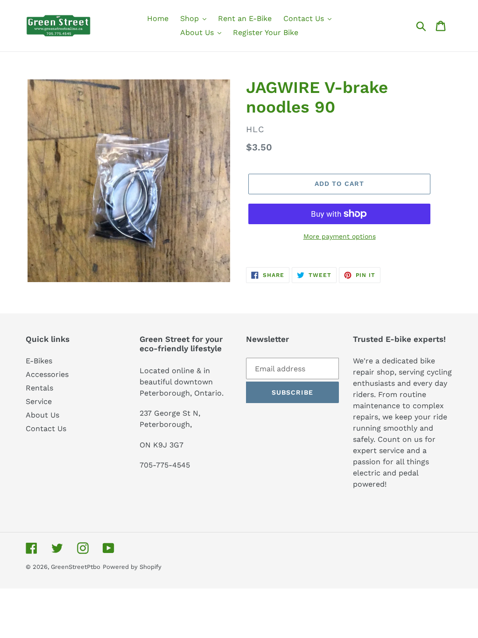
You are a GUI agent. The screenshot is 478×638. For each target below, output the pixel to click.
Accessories (47, 374)
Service (39, 401)
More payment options (339, 236)
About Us (42, 415)
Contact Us (46, 428)
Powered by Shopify (132, 566)
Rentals (39, 387)
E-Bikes (39, 360)
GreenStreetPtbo (75, 566)
